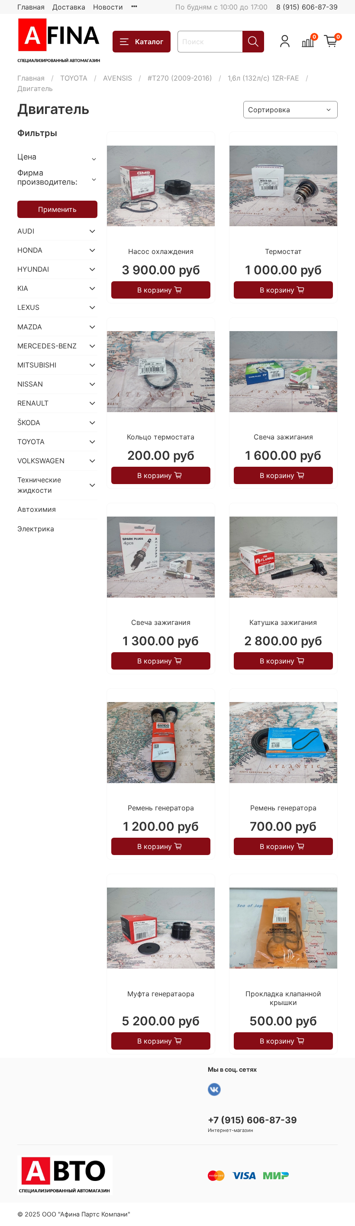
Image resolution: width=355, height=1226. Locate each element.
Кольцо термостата (160, 437)
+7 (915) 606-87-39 (252, 1120)
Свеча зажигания (283, 437)
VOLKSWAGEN (41, 460)
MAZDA (29, 326)
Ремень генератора (161, 807)
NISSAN (30, 384)
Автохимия (36, 509)
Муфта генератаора (160, 993)
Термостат (283, 251)
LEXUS (28, 307)
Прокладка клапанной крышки (283, 998)
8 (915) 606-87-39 (307, 7)
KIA (22, 288)
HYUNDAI (33, 269)
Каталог (149, 41)
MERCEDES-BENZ (47, 345)
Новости (108, 7)
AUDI (25, 231)
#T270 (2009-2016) (180, 78)
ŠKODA (28, 422)
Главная (31, 7)
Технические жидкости (39, 484)
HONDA (29, 250)
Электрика (35, 528)
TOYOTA (73, 78)
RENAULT (32, 403)
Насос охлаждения (161, 251)
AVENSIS (117, 78)
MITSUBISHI (36, 365)
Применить (57, 209)
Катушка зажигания (283, 622)
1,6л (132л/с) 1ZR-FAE (263, 78)
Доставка (68, 7)
